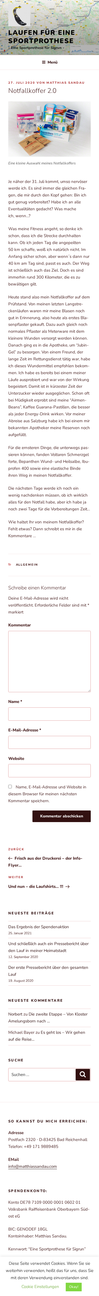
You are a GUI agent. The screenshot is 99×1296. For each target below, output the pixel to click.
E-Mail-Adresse (24, 730)
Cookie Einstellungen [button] (40, 1286)
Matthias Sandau (65, 83)
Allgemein (27, 565)
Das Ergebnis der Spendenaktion (38, 927)
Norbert (15, 1014)
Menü (52, 62)
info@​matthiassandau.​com (32, 1166)
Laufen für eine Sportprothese (41, 36)
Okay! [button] (73, 1286)
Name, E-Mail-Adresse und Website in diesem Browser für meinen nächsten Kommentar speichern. (47, 794)
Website (16, 758)
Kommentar (19, 625)
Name (15, 701)
